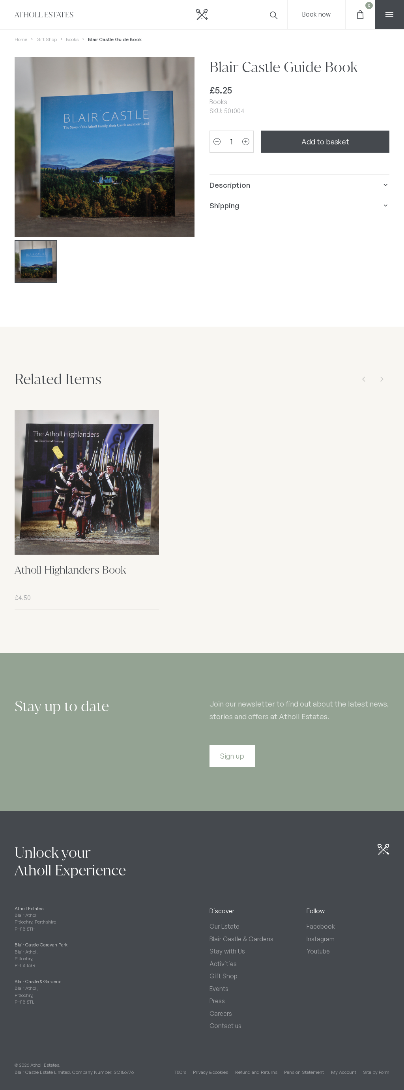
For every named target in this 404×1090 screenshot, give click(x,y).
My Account (343, 1072)
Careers (220, 1013)
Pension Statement (304, 1072)
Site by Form (376, 1072)
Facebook (321, 926)
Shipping (224, 205)
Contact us (225, 1026)
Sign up (232, 755)
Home (21, 39)
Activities (223, 964)
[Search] (273, 14)
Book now (316, 14)
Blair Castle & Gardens (241, 939)
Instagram (321, 939)
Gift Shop (47, 39)
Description (229, 184)
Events (218, 989)
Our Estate (224, 926)
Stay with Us (227, 951)
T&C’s (180, 1072)
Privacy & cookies (210, 1072)
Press (217, 1001)
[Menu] (389, 14)
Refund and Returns (256, 1072)
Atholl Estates (44, 15)
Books (72, 39)
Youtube (318, 951)
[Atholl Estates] (202, 14)
